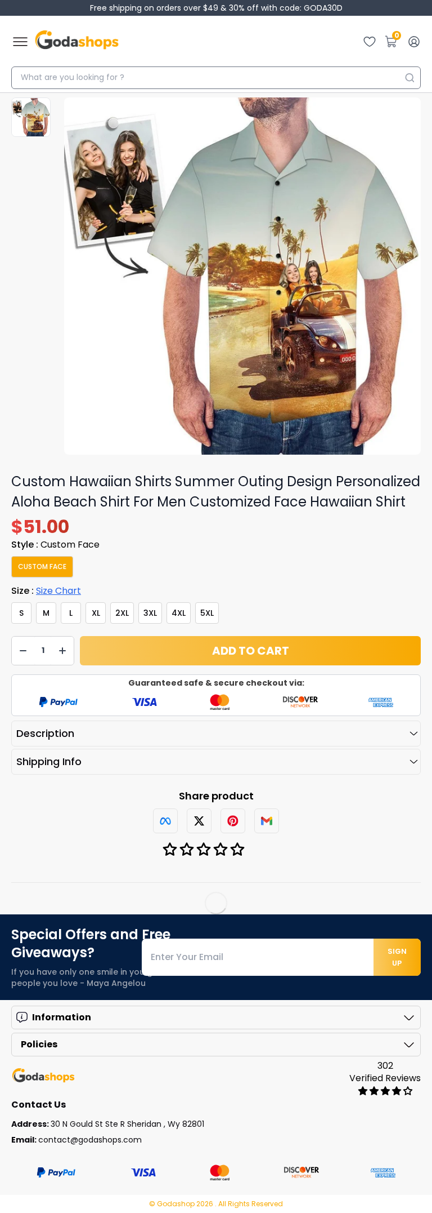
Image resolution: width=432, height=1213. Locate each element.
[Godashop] (77, 41)
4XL (179, 613)
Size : (46, 590)
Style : (55, 544)
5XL (207, 613)
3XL (150, 613)
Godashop (176, 1203)
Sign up (397, 957)
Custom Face (42, 566)
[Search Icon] (409, 77)
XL (96, 613)
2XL (122, 613)
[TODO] (165, 820)
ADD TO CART (250, 651)
